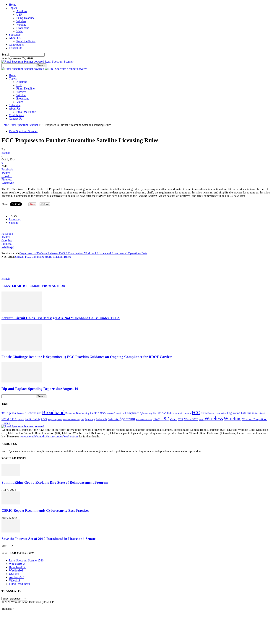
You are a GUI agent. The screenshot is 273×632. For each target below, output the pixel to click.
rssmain (5, 152)
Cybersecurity (146, 413)
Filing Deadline (25, 17)
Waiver (188, 419)
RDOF (44, 419)
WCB (195, 419)
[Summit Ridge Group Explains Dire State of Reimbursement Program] (10, 475)
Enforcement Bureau (179, 413)
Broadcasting (83, 413)
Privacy (20, 419)
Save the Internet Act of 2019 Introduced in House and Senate (48, 539)
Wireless (21, 21)
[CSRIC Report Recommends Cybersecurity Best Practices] (10, 503)
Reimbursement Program (73, 419)
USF (19, 14)
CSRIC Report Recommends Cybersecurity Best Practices (45, 510)
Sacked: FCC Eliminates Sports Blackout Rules (43, 256)
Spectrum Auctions (144, 419)
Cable (93, 413)
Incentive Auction (217, 413)
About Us (14, 38)
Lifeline (246, 413)
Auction (20, 413)
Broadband (22, 28)
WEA (201, 419)
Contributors (16, 44)
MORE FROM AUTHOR (48, 285)
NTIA (13, 419)
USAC (156, 419)
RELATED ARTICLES (16, 285)
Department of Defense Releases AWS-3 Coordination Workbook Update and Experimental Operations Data (83, 253)
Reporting (90, 419)
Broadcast (70, 413)
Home (12, 4)
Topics (13, 7)
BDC (39, 413)
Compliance (132, 413)
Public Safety (32, 419)
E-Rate (157, 413)
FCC (196, 412)
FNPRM (204, 413)
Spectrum (127, 419)
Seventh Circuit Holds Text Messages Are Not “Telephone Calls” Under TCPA (60, 318)
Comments (108, 413)
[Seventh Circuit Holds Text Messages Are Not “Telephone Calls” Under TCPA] (21, 310)
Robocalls (101, 419)
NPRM (5, 419)
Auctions (21, 11)
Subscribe (14, 34)
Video (19, 31)
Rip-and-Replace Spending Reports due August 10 (39, 389)
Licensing (14, 219)
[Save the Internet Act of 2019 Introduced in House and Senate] (10, 531)
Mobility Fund (258, 413)
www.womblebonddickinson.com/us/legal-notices (49, 436)
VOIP (180, 419)
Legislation (233, 413)
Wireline (21, 24)
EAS (164, 413)
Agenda (11, 413)
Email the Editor (25, 41)
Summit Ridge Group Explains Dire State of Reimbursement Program (54, 482)
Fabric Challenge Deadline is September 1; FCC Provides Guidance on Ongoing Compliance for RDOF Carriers (86, 357)
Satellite (13, 222)
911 (3, 413)
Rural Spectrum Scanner (23, 124)
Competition (118, 413)
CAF (100, 413)
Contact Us (15, 48)
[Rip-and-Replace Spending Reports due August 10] (21, 381)
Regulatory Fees (55, 419)
